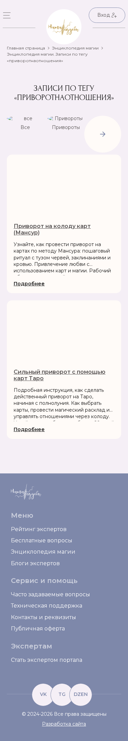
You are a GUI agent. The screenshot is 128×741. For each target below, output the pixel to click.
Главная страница (26, 48)
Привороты (66, 127)
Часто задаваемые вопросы (50, 594)
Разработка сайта (64, 724)
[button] (102, 135)
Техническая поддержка (46, 605)
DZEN (81, 694)
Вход (103, 15)
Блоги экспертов (35, 563)
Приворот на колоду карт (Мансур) (52, 229)
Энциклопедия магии (75, 48)
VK (43, 694)
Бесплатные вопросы (41, 540)
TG (62, 694)
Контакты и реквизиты (43, 617)
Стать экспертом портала (46, 660)
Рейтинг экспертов (39, 529)
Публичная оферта (38, 628)
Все (25, 127)
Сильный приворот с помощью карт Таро (59, 375)
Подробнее (29, 283)
